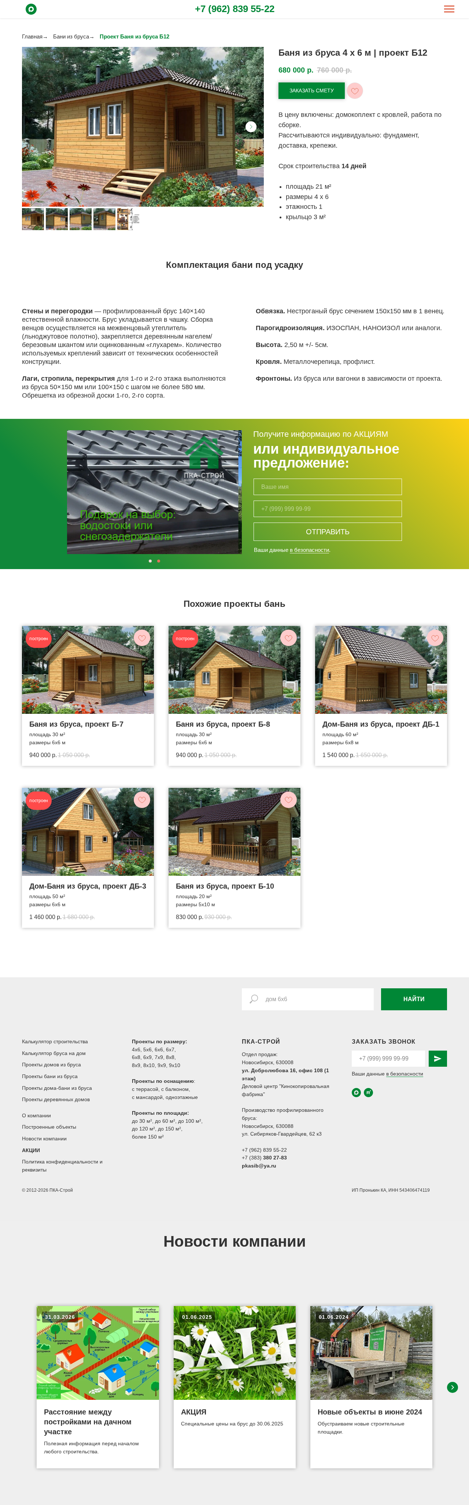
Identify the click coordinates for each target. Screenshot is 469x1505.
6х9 (147, 1057)
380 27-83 (275, 1158)
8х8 (170, 1057)
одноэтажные (182, 1097)
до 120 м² (143, 1129)
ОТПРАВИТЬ (328, 532)
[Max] (31, 13)
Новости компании (44, 1138)
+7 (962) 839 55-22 (234, 8)
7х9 (159, 1057)
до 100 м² (189, 1121)
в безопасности (309, 550)
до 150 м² (169, 1129)
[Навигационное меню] (449, 9)
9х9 (162, 1065)
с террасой (145, 1089)
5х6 (147, 1049)
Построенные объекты (49, 1127)
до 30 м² (142, 1121)
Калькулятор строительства (55, 1041)
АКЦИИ (31, 1150)
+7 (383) (252, 1158)
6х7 (170, 1049)
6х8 (136, 1057)
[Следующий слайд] (250, 126)
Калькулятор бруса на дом (54, 1053)
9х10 (174, 1065)
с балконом (175, 1089)
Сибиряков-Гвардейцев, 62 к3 (286, 1134)
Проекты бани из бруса (50, 1076)
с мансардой (147, 1097)
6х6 (159, 1049)
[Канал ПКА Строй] (368, 1092)
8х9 (136, 1065)
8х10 (149, 1065)
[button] (311, 90)
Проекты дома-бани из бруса (57, 1088)
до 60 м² (165, 1121)
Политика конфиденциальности (61, 1162)
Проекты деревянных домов (56, 1099)
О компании (36, 1115)
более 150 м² (148, 1137)
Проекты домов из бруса (51, 1064)
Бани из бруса (71, 36)
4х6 (136, 1049)
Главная (32, 36)
